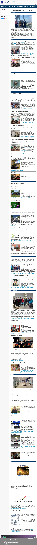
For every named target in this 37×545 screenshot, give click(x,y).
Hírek (9, 6)
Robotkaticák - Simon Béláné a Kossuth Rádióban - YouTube (18, 360)
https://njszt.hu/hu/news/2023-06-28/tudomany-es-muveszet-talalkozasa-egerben (21, 89)
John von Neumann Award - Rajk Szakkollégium (17, 170)
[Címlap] (2, 2)
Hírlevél (26, 2)
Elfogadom (26, 538)
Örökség (33, 6)
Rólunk (2, 6)
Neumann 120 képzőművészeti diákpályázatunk (20, 141)
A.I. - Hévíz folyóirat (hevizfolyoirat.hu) (15, 531)
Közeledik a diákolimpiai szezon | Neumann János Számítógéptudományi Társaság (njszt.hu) (22, 318)
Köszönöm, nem (30, 538)
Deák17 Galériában (23, 150)
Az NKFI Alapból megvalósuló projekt (4, 11)
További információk (6, 544)
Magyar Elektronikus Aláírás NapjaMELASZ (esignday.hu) (18, 508)
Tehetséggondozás (27, 6)
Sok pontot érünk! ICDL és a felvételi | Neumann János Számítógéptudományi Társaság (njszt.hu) (23, 273)
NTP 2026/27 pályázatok (4, 14)
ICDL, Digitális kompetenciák (17, 6)
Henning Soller (14, 43)
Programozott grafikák (27, 147)
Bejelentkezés (34, 2)
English (23, 2)
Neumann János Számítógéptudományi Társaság (11, 2)
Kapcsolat (29, 2)
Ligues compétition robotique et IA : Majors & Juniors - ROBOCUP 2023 (20, 358)
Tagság (6, 6)
